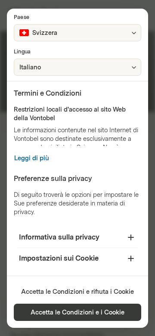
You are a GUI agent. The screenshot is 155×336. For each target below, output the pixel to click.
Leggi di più (31, 158)
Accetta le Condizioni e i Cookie (77, 312)
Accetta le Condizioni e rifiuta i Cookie (77, 292)
